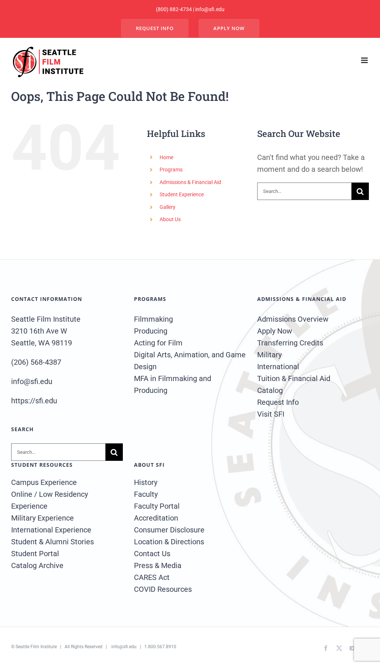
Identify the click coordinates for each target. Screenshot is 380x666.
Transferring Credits (290, 342)
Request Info (278, 402)
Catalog (270, 390)
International (278, 366)
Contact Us (152, 553)
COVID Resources (163, 589)
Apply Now (274, 331)
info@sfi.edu (124, 646)
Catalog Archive (37, 565)
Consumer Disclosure (169, 529)
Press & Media (157, 565)
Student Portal (35, 553)
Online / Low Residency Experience (49, 500)
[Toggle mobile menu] (365, 60)
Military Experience (42, 518)
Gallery (168, 207)
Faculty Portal (157, 506)
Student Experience (182, 194)
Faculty (146, 494)
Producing (150, 331)
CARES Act (152, 577)
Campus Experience (44, 482)
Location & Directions (169, 541)
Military (269, 354)
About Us (170, 219)
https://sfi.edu (34, 400)
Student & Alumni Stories (52, 541)
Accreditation (156, 518)
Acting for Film (158, 342)
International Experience (51, 529)
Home (166, 157)
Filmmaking (153, 319)
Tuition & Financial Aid (293, 378)
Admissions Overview (292, 319)
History (145, 482)
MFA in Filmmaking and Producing (172, 384)
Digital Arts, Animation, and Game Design (190, 360)
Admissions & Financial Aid (190, 182)
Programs (171, 170)
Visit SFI (270, 414)
